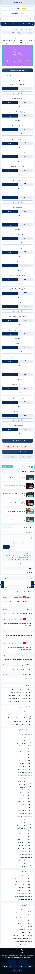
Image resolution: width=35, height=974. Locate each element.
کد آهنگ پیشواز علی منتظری (25, 834)
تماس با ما (11, 962)
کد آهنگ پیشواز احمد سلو (25, 854)
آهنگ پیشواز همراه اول (26, 909)
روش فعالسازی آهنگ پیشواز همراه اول (22, 935)
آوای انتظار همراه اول (15, 13)
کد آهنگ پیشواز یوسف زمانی (25, 793)
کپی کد (9, 89)
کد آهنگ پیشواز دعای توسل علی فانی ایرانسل (21, 689)
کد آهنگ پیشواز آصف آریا (26, 837)
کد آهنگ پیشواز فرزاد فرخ (25, 796)
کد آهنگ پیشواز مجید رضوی (25, 860)
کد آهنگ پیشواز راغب (26, 734)
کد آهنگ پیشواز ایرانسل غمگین (24, 921)
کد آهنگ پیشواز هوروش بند (25, 749)
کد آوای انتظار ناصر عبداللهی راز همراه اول (22, 721)
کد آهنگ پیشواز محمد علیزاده (25, 784)
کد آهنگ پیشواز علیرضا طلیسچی (24, 831)
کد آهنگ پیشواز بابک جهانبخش (24, 842)
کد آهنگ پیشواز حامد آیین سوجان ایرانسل (22, 724)
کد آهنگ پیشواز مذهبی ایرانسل (24, 932)
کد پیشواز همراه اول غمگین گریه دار (23, 918)
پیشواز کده (28, 23)
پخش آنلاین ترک (16, 93)
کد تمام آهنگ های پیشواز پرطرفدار (17, 452)
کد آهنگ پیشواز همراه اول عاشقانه (14, 76)
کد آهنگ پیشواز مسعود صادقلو (24, 816)
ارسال (7, 547)
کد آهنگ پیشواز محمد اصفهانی (24, 825)
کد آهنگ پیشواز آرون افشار (25, 757)
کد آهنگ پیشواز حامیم (26, 863)
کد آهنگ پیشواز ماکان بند (25, 813)
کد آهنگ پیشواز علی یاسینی (25, 737)
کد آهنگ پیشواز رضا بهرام (26, 752)
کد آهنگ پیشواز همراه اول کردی (24, 915)
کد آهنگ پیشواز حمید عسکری (25, 851)
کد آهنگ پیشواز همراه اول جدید (17, 440)
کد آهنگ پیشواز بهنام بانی (25, 760)
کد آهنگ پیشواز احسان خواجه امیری (23, 839)
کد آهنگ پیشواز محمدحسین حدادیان (23, 896)
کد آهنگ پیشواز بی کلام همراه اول (17, 70)
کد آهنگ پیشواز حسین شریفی (24, 890)
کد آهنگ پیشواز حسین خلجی (25, 893)
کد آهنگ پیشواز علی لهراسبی (25, 766)
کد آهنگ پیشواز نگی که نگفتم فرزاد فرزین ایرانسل (20, 701)
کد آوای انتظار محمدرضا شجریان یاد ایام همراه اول (20, 695)
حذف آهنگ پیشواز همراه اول (25, 929)
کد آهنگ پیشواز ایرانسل (15, 8)
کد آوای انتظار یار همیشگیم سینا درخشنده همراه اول (19, 714)
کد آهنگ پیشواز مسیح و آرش (25, 772)
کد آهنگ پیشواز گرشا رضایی (25, 790)
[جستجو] (2, 18)
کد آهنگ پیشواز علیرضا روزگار (25, 740)
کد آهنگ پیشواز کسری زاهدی (25, 781)
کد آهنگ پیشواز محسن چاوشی (24, 775)
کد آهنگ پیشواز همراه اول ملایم (19, 29)
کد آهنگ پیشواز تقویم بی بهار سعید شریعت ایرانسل (19, 711)
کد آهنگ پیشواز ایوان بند (26, 763)
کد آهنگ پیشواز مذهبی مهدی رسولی (23, 878)
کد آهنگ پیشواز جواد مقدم (25, 887)
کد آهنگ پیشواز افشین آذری (25, 857)
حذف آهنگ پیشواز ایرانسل (25, 926)
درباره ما (31, 955)
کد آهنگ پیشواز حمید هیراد (25, 807)
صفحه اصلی (23, 962)
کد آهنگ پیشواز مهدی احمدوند (24, 822)
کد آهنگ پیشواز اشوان (26, 804)
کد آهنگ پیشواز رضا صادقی (25, 798)
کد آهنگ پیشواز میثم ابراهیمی (24, 801)
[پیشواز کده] (17, 2)
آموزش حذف (8, 457)
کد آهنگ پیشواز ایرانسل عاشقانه (24, 944)
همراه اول (15, 38)
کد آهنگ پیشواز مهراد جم (26, 866)
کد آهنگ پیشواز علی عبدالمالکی (24, 743)
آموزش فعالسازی (25, 457)
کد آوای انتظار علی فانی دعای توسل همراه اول (21, 692)
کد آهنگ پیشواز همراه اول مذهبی (24, 912)
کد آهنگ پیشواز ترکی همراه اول (24, 923)
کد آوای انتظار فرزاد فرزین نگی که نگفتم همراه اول (20, 698)
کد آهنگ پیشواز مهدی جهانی (25, 819)
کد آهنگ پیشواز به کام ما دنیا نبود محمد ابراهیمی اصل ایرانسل (19, 717)
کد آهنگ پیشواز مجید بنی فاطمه (24, 881)
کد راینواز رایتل (17, 970)
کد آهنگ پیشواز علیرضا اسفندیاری (24, 899)
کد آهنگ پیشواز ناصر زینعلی (25, 845)
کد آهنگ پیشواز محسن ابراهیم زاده (23, 755)
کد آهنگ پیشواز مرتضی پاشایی (24, 848)
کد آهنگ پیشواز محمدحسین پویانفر (23, 884)
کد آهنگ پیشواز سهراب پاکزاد (25, 810)
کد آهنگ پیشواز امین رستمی (25, 778)
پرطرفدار (23, 23)
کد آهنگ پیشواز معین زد (26, 787)
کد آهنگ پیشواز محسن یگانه (25, 746)
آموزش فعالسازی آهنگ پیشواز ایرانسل (22, 938)
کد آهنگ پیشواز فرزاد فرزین (25, 769)
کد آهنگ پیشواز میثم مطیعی (25, 876)
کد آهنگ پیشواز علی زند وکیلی (24, 828)
